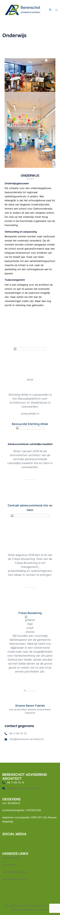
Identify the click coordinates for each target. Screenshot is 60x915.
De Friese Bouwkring (14, 871)
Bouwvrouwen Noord (14, 879)
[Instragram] (32, 841)
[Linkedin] (20, 841)
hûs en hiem (9, 864)
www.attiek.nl (30, 413)
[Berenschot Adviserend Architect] (22, 9)
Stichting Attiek (11, 857)
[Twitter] (9, 841)
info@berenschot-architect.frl (26, 739)
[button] (50, 10)
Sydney (44, 909)
